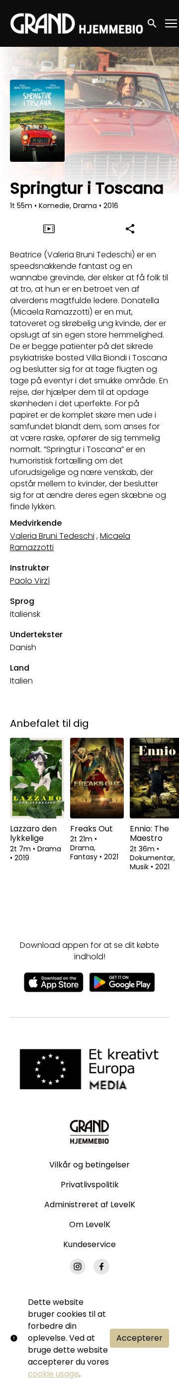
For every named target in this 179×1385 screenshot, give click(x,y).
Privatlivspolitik (90, 1184)
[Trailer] (49, 228)
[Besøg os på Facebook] (101, 1266)
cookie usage (53, 1374)
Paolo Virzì (30, 580)
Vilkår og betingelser (89, 1164)
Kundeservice (89, 1244)
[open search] (153, 23)
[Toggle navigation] (172, 23)
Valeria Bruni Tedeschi (52, 536)
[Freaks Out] (97, 778)
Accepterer (139, 1338)
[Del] (130, 228)
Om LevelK (89, 1224)
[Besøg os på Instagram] (78, 1266)
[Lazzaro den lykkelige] (37, 778)
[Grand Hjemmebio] (89, 1131)
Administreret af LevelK (89, 1204)
